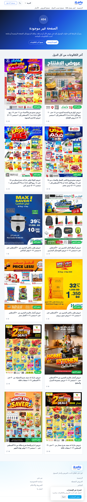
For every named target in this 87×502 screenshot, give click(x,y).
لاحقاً (63, 497)
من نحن (39, 478)
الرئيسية (80, 8)
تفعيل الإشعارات (75, 497)
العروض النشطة (77, 481)
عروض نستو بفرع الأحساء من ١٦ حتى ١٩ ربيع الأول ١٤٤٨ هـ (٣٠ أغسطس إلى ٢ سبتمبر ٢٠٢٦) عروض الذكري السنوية (24, 115)
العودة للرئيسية (52, 42)
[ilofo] (79, 3)
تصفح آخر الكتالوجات (36, 42)
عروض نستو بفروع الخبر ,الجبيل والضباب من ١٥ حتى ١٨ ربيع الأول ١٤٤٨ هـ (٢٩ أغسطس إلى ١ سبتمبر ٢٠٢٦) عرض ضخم (64, 182)
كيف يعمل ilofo (70, 8)
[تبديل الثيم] (20, 3)
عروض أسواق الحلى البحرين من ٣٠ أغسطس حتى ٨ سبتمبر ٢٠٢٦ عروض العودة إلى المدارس (64, 249)
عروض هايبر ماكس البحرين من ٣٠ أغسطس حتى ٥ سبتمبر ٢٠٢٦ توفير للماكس (23, 249)
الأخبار (37, 8)
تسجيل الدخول (10, 3)
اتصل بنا (39, 489)
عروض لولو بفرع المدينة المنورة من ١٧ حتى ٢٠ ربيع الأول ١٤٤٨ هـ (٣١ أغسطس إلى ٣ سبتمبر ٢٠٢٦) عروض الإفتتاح (64, 115)
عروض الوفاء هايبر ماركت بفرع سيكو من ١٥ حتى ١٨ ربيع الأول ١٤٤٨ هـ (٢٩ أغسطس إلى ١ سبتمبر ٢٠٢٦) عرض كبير (24, 182)
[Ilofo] (77, 468)
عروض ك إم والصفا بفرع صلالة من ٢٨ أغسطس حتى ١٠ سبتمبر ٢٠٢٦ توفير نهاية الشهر (24, 446)
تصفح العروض (45, 8)
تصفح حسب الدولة (57, 8)
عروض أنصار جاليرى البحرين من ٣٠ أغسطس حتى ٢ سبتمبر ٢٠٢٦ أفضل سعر (25, 314)
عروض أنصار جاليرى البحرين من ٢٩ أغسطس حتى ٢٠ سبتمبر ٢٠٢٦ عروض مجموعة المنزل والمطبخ (65, 380)
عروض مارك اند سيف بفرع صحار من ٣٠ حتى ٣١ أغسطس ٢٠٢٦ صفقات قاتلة (64, 446)
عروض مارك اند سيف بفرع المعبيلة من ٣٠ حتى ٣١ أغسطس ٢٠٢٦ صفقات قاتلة (24, 379)
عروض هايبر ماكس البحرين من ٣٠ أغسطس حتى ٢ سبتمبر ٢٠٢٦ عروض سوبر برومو (64, 314)
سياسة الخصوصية (36, 481)
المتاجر (80, 485)
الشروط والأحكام (36, 485)
